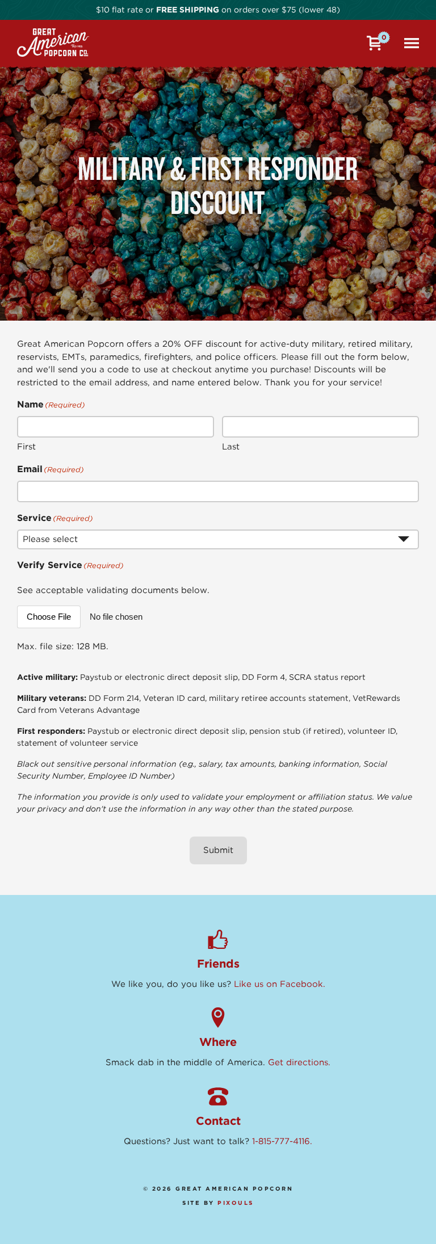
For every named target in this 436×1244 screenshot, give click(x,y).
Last (231, 447)
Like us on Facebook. (279, 984)
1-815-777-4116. (282, 1141)
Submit (218, 850)
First (26, 447)
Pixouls (235, 1202)
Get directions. (299, 1062)
